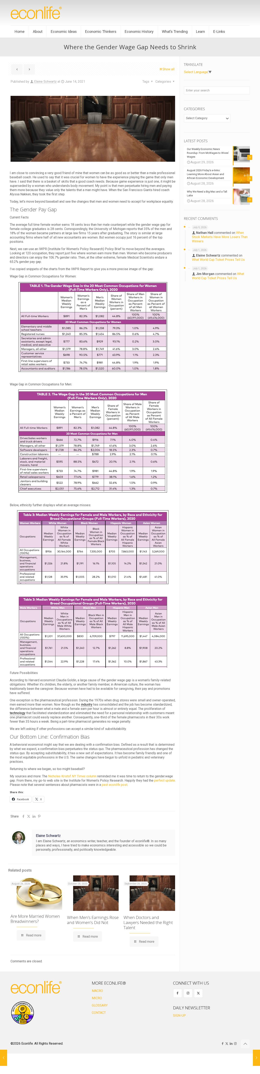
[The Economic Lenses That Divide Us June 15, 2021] (256, 1058)
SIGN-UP (179, 1015)
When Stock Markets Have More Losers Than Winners (220, 237)
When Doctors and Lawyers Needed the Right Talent (148, 922)
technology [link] (17, 713)
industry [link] (86, 704)
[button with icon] (177, 993)
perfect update (164, 780)
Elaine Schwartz (45, 81)
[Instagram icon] (235, 1043)
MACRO (97, 991)
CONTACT (99, 1013)
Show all (168, 69)
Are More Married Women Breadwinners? (35, 918)
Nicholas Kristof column (72, 776)
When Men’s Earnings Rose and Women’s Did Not (93, 920)
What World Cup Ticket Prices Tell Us (218, 260)
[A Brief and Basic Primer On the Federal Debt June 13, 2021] (3, 1058)
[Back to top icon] (245, 1044)
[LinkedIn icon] (231, 1043)
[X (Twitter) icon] (226, 1043)
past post (114, 785)
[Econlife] (37, 12)
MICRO (97, 998)
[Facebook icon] (222, 1043)
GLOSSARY (100, 1005)
